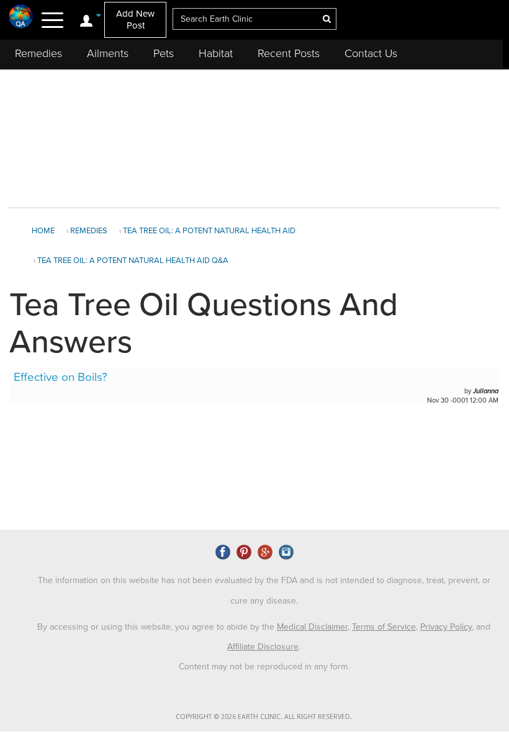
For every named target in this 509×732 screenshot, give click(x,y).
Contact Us (371, 53)
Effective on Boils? (60, 377)
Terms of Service (384, 627)
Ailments (107, 53)
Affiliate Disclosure (263, 646)
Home (43, 231)
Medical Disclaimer (312, 627)
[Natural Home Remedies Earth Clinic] (21, 16)
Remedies (38, 53)
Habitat (216, 53)
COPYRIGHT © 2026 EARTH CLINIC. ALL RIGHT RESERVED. (264, 717)
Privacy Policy (446, 627)
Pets (163, 53)
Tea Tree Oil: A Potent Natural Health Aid (209, 231)
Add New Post (135, 19)
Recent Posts (289, 53)
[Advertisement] (254, 135)
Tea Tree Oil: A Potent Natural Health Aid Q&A (132, 261)
